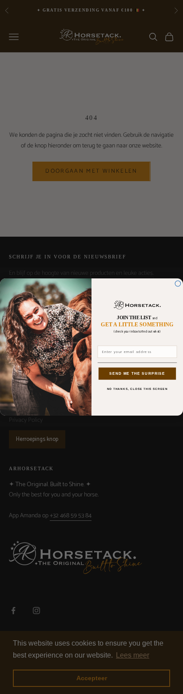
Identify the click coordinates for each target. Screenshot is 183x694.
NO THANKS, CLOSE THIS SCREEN (137, 389)
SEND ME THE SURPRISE (137, 374)
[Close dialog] (178, 283)
